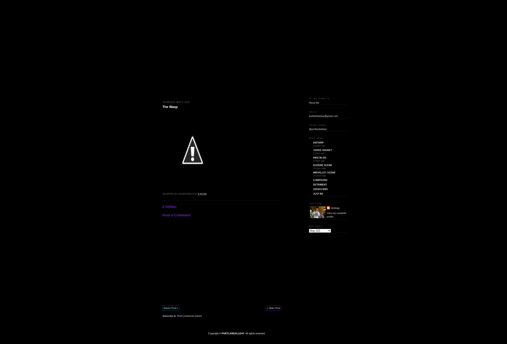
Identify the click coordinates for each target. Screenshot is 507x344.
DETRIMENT (320, 184)
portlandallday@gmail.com (323, 116)
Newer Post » (171, 308)
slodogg (335, 208)
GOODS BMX (320, 189)
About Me (314, 102)
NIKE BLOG (319, 157)
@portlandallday (318, 129)
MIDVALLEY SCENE (324, 172)
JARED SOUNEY (322, 150)
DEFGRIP (318, 142)
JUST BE (318, 193)
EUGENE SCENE (322, 165)
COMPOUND (320, 180)
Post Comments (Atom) (189, 316)
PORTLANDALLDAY (233, 333)
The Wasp (170, 107)
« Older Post (273, 308)
